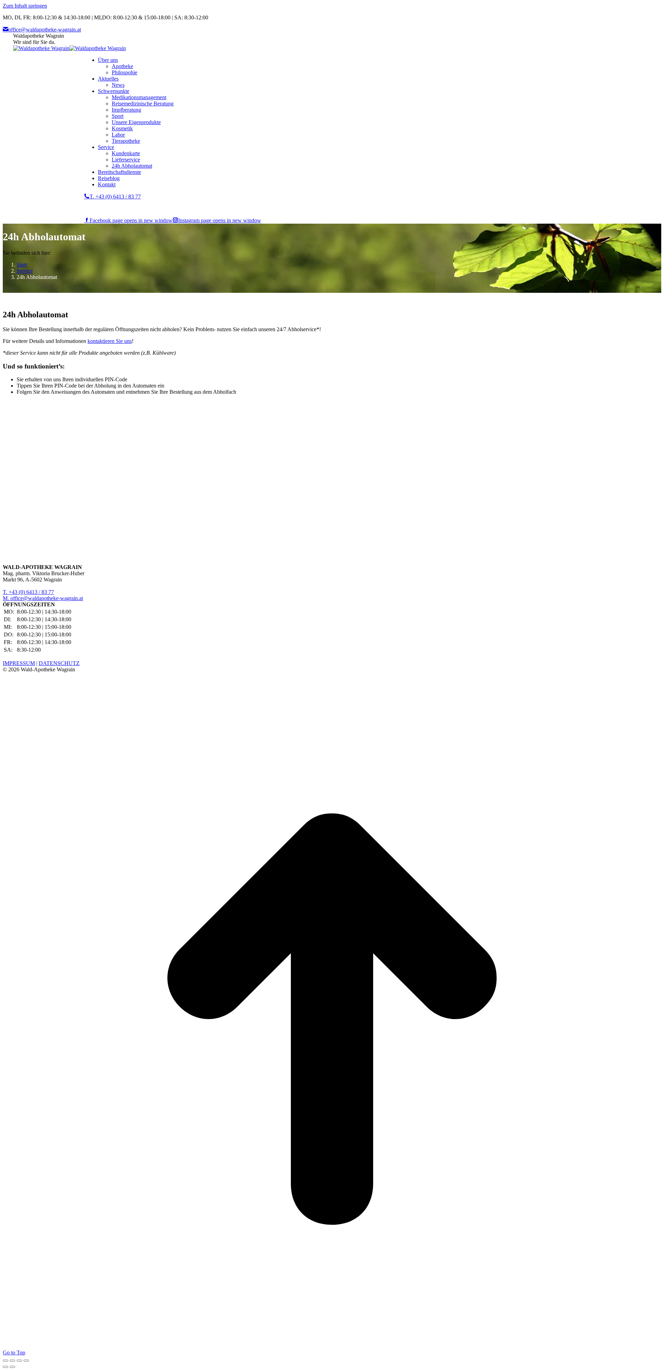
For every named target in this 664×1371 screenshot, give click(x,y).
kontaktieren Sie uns (109, 341)
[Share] (12, 1361)
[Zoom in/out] (26, 1361)
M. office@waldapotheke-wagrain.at (43, 598)
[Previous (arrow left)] (5, 1367)
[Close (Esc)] (5, 1361)
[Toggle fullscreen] (19, 1361)
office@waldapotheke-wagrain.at (44, 29)
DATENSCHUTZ (59, 663)
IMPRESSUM (19, 663)
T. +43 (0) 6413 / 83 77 (115, 196)
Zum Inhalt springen (25, 6)
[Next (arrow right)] (12, 1367)
